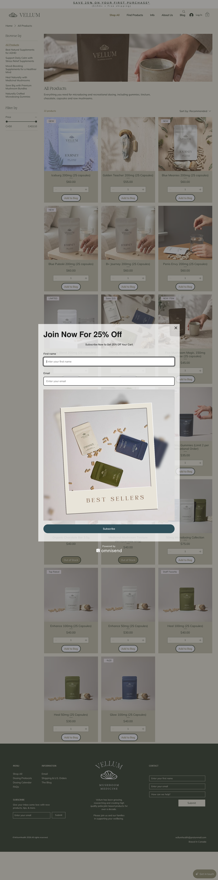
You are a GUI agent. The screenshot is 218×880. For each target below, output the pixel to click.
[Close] (176, 328)
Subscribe (109, 528)
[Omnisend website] (109, 548)
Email (46, 373)
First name (49, 353)
